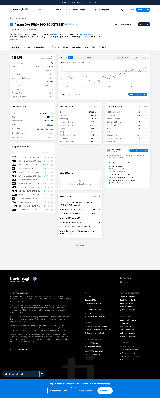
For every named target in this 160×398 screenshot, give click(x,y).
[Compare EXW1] (51, 180)
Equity (24, 29)
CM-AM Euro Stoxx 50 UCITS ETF (30, 202)
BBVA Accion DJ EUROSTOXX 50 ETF (30, 206)
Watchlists (88, 306)
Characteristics (39, 47)
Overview (15, 47)
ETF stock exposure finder (95, 316)
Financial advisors (126, 326)
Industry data (90, 313)
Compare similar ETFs (127, 24)
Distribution (76, 47)
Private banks (125, 323)
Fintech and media (127, 330)
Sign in (131, 10)
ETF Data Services (127, 306)
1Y (75, 57)
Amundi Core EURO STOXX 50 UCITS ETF (30, 157)
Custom (89, 57)
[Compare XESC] (51, 172)
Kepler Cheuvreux (23, 317)
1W (61, 57)
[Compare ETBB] (51, 176)
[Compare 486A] (51, 165)
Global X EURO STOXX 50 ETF (30, 161)
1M (66, 57)
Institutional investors (128, 320)
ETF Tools (56, 10)
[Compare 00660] (51, 195)
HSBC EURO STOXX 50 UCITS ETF (30, 183)
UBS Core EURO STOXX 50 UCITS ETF (30, 191)
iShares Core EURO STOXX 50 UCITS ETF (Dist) (30, 198)
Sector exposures (66, 106)
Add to (142, 24)
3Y (79, 57)
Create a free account (138, 94)
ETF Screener (90, 297)
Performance (54, 47)
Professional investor (59, 391)
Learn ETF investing (92, 354)
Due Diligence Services (128, 300)
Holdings (26, 47)
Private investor (85, 391)
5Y (83, 57)
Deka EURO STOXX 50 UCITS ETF (30, 187)
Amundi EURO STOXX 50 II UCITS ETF (30, 168)
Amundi (24, 18)
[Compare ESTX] (51, 161)
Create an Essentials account (96, 326)
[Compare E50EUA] (51, 191)
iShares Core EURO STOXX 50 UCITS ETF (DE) (30, 180)
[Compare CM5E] (51, 202)
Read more (14, 39)
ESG (93, 47)
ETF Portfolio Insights (93, 310)
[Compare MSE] (51, 168)
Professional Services (75, 10)
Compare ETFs (90, 300)
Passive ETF (15, 29)
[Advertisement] (80, 157)
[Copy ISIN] (52, 113)
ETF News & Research (99, 10)
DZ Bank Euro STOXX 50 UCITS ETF (30, 210)
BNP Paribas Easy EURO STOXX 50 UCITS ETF (30, 176)
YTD (70, 57)
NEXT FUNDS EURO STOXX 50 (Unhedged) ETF (30, 165)
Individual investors (127, 333)
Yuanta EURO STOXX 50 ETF (30, 195)
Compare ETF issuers (93, 303)
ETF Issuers (16, 18)
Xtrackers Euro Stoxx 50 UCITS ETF (30, 172)
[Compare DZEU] (51, 210)
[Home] (11, 18)
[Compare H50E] (51, 183)
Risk (86, 47)
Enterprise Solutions (127, 297)
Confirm (104, 391)
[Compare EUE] (51, 198)
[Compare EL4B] (51, 187)
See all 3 (76, 24)
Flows (65, 47)
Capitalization (47, 137)
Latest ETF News (91, 343)
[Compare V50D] (51, 157)
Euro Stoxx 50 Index (87, 34)
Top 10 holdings (113, 106)
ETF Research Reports (93, 346)
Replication (103, 47)
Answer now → (92, 3)
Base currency (122, 57)
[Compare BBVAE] (51, 206)
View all (95, 196)
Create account (143, 10)
